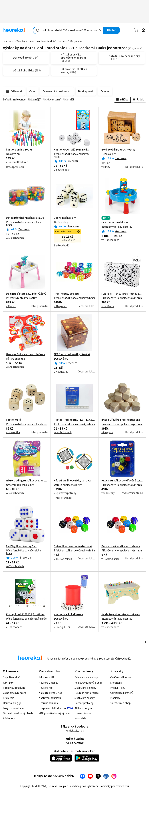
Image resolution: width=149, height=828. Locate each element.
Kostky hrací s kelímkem (68, 614)
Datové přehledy (83, 703)
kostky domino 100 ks (19, 150)
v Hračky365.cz (62, 627)
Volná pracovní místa (14, 693)
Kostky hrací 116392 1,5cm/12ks (25, 614)
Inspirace (115, 698)
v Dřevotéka (13, 432)
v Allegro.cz (60, 306)
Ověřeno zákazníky (121, 677)
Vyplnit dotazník (74, 743)
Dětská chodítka (15, 359)
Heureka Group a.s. (58, 786)
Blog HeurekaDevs (13, 708)
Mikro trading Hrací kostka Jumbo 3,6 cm (27, 481)
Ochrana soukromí (49, 703)
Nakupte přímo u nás (50, 693)
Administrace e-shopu (86, 677)
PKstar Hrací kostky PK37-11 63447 (74, 420)
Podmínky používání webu (114, 786)
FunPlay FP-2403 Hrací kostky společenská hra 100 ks (122, 294)
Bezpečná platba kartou (52, 708)
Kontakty (8, 683)
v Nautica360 (61, 372)
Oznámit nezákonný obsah (18, 713)
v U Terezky (108, 493)
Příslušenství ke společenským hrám (71, 155)
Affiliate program (83, 708)
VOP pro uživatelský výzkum (54, 713)
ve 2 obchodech (110, 240)
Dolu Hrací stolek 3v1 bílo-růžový (26, 294)
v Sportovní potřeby (65, 493)
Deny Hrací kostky (65, 218)
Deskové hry (13, 154)
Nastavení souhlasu (50, 698)
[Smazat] (100, 30)
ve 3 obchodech (15, 238)
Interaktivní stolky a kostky (117, 227)
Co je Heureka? (11, 677)
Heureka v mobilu (48, 683)
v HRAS (105, 167)
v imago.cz (107, 432)
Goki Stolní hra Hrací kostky (118, 150)
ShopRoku (116, 683)
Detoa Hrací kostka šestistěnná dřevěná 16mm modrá (122, 546)
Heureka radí (46, 688)
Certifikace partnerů (121, 693)
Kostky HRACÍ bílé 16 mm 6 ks (71, 150)
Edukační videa (82, 713)
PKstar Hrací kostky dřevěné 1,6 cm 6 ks (122, 481)
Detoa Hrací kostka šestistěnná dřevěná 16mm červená (74, 546)
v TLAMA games (63, 559)
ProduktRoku (117, 688)
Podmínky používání (14, 688)
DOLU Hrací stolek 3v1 (114, 222)
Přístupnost (10, 718)
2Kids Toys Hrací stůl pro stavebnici (122, 614)
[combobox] (68, 30)
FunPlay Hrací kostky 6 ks (21, 546)
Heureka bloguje (12, 703)
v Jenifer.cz (107, 306)
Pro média (8, 698)
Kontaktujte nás (74, 731)
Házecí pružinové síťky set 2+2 (72, 481)
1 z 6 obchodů (61, 246)
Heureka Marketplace (86, 693)
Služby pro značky (84, 698)
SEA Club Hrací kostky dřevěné (72, 354)
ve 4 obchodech (63, 432)
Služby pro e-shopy (85, 688)
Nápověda (80, 718)
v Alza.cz (11, 306)
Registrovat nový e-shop (88, 683)
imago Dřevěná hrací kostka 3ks (120, 420)
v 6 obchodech (62, 170)
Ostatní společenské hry (20, 485)
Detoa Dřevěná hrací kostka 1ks (25, 218)
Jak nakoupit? (46, 677)
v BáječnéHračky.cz (17, 162)
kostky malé (13, 420)
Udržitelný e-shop (120, 703)
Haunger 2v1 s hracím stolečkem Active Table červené (27, 354)
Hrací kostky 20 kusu (66, 294)
